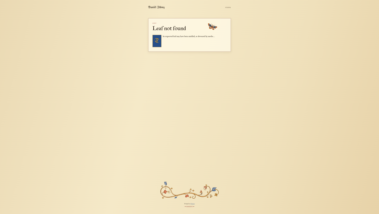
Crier (228, 7)
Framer (192, 204)
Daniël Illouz (156, 7)
